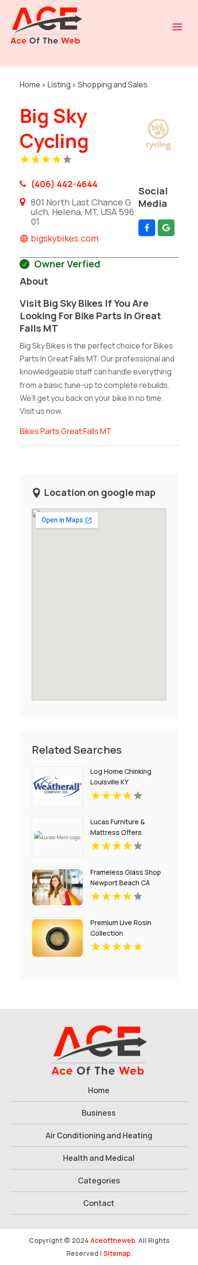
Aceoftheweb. (113, 1240)
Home (30, 84)
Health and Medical (99, 1158)
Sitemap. (117, 1253)
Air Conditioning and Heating (99, 1135)
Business (99, 1113)
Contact (98, 1203)
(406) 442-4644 (64, 184)
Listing (59, 84)
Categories (99, 1180)
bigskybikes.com (65, 238)
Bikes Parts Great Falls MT (65, 431)
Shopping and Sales (113, 84)
